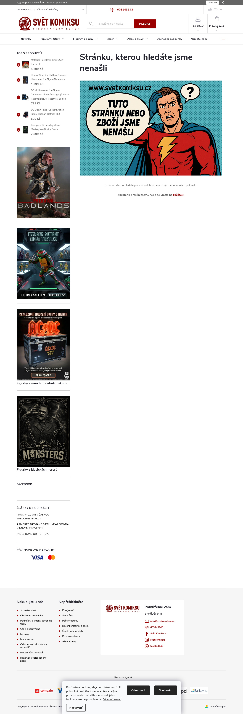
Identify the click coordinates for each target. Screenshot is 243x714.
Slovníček (67, 615)
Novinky (24, 634)
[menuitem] (26, 39)
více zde (212, 2)
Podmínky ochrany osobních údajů (36, 622)
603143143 (156, 627)
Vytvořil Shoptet (218, 706)
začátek (178, 195)
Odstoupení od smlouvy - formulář (34, 646)
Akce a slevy (69, 641)
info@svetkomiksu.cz (162, 621)
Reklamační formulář (31, 652)
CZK (216, 9)
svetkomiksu (157, 639)
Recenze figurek (123, 677)
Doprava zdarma (71, 636)
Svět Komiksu (158, 633)
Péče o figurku (70, 620)
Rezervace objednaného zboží (33, 659)
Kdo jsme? (68, 610)
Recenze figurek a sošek (75, 626)
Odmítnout (138, 690)
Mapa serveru (27, 639)
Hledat (144, 24)
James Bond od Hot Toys (33, 534)
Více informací (112, 699)
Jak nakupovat (24, 9)
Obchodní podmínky (47, 9)
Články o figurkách (72, 631)
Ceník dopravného (30, 629)
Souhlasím (165, 690)
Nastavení (76, 708)
